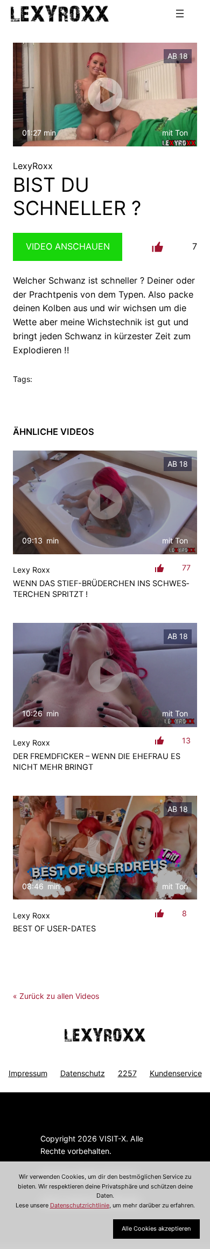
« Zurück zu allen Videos (56, 995)
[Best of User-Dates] (105, 847)
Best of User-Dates (54, 928)
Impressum (28, 1073)
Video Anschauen (68, 246)
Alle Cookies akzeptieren (156, 1228)
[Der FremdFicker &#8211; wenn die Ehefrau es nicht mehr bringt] (105, 675)
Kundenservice (176, 1073)
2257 (127, 1073)
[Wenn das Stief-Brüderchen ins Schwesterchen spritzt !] (105, 502)
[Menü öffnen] (179, 13)
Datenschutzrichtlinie (79, 1205)
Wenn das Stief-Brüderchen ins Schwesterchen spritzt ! (101, 589)
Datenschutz (82, 1073)
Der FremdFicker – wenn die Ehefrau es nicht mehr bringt (96, 761)
